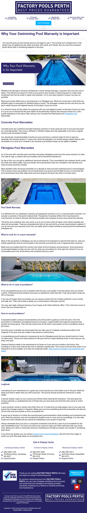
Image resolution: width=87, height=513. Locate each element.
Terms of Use (27, 510)
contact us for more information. (46, 434)
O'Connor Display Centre (43, 448)
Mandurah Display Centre (72, 448)
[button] (43, 27)
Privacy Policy (17, 510)
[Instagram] (80, 481)
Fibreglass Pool (71, 114)
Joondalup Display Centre (14, 448)
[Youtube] (77, 487)
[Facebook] (74, 481)
